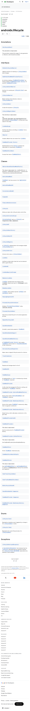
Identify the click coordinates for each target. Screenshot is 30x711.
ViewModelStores (7, 460)
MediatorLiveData (7, 278)
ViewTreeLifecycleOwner (9, 474)
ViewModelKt (6, 369)
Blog (2, 596)
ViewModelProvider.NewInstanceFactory (13, 401)
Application (23, 180)
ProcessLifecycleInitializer (10, 302)
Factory (16, 145)
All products (4, 695)
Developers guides (5, 658)
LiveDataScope (6, 126)
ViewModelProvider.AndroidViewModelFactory (15, 392)
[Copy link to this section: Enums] (7, 514)
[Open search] (20, 2)
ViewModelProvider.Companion (11, 497)
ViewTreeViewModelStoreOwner (11, 479)
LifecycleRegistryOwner (9, 111)
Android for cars (4, 628)
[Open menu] (2, 1)
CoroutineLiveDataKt (8, 191)
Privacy (2, 613)
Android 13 (3, 645)
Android (3, 585)
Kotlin (23, 36)
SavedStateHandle (7, 325)
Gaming (3, 604)
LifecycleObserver (8, 95)
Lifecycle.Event (19, 90)
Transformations (7, 356)
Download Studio (5, 662)
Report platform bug (5, 670)
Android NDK (4, 665)
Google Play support (5, 675)
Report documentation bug (7, 673)
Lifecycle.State (7, 527)
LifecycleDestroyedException (11, 544)
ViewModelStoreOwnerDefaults (10, 454)
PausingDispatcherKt (8, 296)
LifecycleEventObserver (9, 86)
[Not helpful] (12, 14)
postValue (5, 293)
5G (2, 615)
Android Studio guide (6, 656)
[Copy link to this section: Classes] (8, 161)
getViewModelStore (10, 466)
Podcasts (3, 598)
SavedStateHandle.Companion (10, 491)
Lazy (14, 378)
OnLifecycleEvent (7, 47)
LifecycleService (7, 250)
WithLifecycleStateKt (8, 485)
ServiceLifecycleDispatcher (10, 348)
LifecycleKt (6, 224)
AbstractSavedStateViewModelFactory (12, 166)
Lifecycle (16, 107)
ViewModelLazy (6, 375)
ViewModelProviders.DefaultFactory (12, 436)
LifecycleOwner (22, 71)
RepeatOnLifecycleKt (8, 320)
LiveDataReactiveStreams (9, 272)
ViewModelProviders (8, 424)
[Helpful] (10, 14)
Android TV (3, 630)
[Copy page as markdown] (7, 34)
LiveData (20, 130)
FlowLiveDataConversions (9, 202)
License (7, 700)
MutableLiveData (7, 288)
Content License (15, 568)
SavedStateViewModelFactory (10, 338)
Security (3, 589)
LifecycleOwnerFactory (9, 230)
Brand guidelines (14, 700)
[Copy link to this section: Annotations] (12, 42)
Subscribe (19, 704)
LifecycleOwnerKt (7, 236)
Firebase (3, 691)
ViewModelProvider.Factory (17, 81)
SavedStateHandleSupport (9, 333)
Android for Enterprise (6, 587)
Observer (5, 135)
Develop (12, 11)
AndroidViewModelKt (8, 185)
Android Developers (5, 11)
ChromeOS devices (5, 626)
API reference (6, 7)
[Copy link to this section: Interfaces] (10, 63)
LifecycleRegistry (7, 242)
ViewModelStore (16, 154)
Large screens (4, 621)
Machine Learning (5, 606)
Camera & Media (5, 611)
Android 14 (3, 643)
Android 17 (3, 636)
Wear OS (3, 624)
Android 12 (3, 647)
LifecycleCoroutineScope (9, 215)
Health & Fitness (4, 609)
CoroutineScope (7, 219)
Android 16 (3, 638)
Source (2, 592)
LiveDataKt (5, 266)
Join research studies (5, 677)
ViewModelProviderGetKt (9, 418)
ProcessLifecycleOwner (13, 306)
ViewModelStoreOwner (18, 80)
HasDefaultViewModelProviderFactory (12, 76)
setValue (21, 291)
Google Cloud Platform (6, 693)
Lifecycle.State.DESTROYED (11, 551)
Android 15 (3, 641)
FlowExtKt (5, 197)
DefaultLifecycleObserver (10, 68)
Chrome (3, 688)
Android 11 (3, 650)
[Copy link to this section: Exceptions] (11, 539)
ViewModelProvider (12, 83)
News (2, 594)
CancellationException (9, 548)
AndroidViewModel (7, 176)
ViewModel (18, 147)
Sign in (26, 1)
